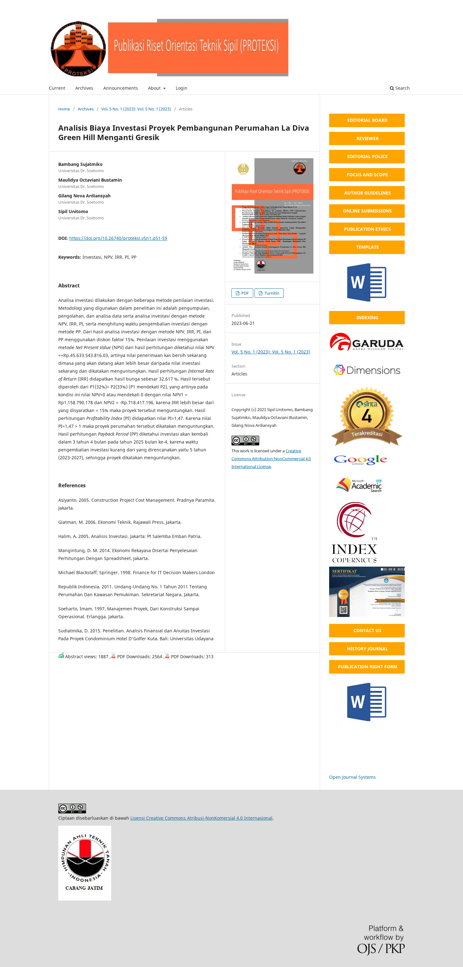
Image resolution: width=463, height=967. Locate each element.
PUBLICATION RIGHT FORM (367, 667)
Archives (84, 88)
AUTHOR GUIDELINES (367, 193)
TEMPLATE (367, 247)
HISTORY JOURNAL (367, 649)
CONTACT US (367, 630)
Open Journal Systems (352, 777)
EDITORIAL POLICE (367, 156)
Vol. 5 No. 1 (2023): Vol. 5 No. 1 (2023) (136, 109)
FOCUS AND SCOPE (367, 175)
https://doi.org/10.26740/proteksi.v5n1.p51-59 (118, 238)
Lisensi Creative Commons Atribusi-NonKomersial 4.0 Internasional (201, 818)
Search (402, 88)
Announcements (120, 88)
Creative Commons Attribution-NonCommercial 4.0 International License (271, 458)
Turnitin (271, 293)
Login (181, 88)
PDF (244, 293)
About (155, 88)
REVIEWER (368, 138)
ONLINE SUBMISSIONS (367, 211)
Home (64, 109)
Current (57, 88)
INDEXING (367, 317)
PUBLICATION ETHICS (367, 229)
